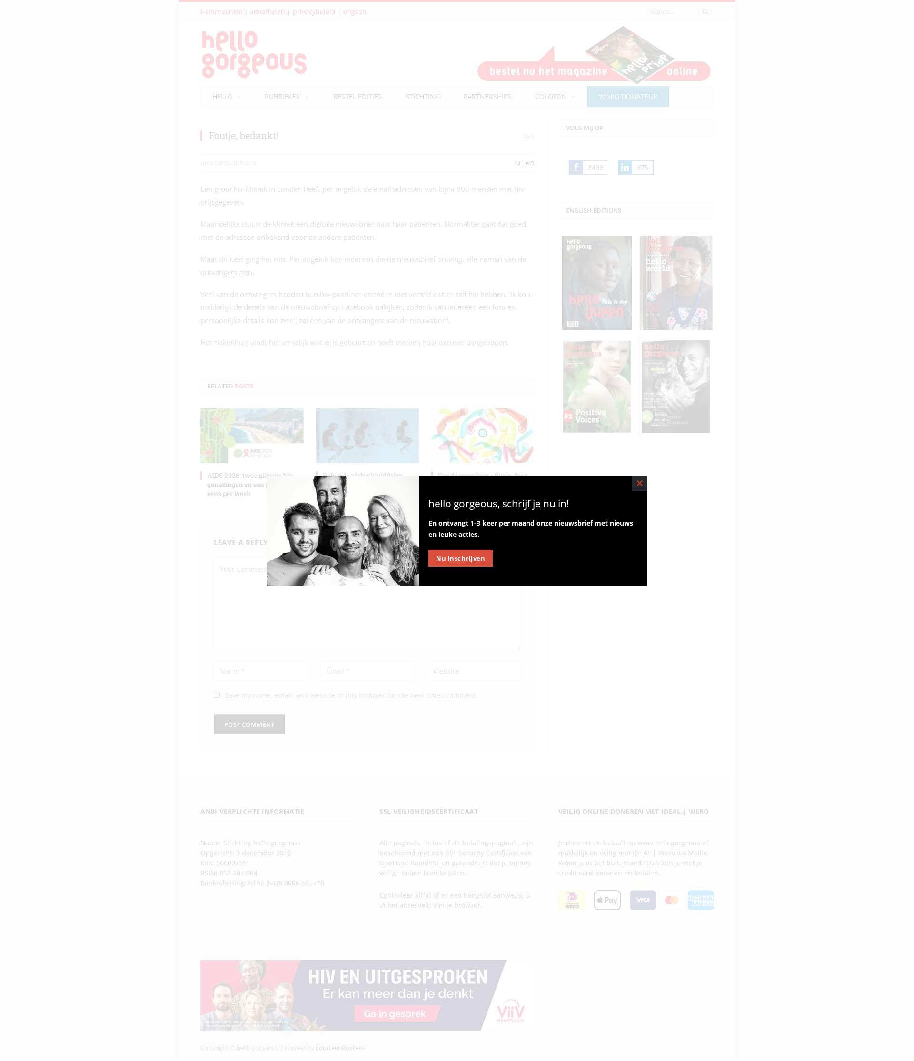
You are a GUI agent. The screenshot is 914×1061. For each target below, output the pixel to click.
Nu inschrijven (460, 558)
